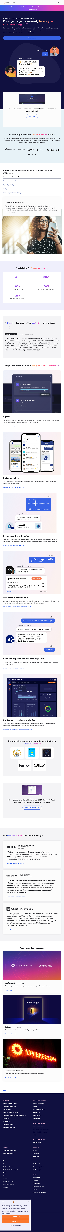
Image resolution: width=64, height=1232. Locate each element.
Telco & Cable (37, 1115)
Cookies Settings (15, 1225)
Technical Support (8, 1153)
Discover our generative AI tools (13, 668)
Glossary (5, 1178)
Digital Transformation (10, 1103)
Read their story (11, 930)
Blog (4, 1175)
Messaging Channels (9, 1127)
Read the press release (14, 863)
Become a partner (38, 1167)
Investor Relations (38, 1186)
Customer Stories (8, 1167)
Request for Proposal (39, 1192)
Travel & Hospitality (39, 1109)
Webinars (36, 1156)
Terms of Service (7, 1223)
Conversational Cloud (9, 1106)
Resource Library (8, 1164)
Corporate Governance (8, 1219)
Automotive (36, 1118)
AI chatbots (6, 1121)
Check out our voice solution (12, 545)
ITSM (34, 1135)
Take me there (9, 1034)
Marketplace (37, 1142)
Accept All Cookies (15, 1216)
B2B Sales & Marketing (39, 1132)
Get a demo (32, 38)
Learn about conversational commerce (16, 607)
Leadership (36, 1183)
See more (32, 116)
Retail (35, 1106)
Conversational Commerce (41, 1129)
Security (5, 1187)
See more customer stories (15, 897)
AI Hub (5, 1161)
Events (35, 1150)
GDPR (4, 1225)
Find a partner (37, 1164)
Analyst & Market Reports (10, 1169)
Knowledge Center (8, 1181)
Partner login (37, 1169)
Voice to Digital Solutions (10, 1112)
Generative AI (7, 1109)
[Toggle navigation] (58, 2)
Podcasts (36, 1153)
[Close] (28, 1202)
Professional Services (9, 1150)
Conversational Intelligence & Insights (14, 1115)
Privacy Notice (6, 1221)
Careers (35, 1180)
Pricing (35, 1189)
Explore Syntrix (8, 426)
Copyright (5, 1217)
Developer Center (8, 1184)
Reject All (15, 1221)
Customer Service (38, 1126)
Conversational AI (8, 1124)
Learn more (32, 9)
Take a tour (8, 990)
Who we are (36, 1177)
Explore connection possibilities (13, 487)
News (4, 1172)
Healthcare (36, 1112)
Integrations (6, 1118)
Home (4, 1090)
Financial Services (38, 1103)
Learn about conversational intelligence (16, 729)
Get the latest (9, 1078)
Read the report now (32, 807)
